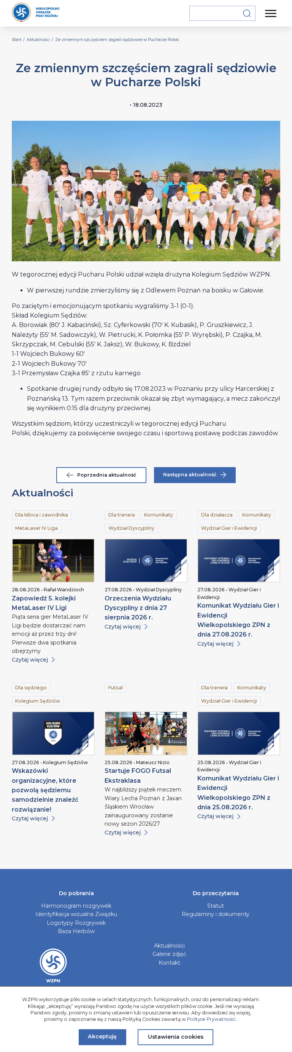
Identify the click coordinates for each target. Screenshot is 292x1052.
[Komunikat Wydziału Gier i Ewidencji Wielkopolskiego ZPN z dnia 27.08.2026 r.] (238, 561)
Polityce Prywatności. (211, 1019)
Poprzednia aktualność (106, 475)
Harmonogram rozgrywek (76, 905)
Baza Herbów (76, 931)
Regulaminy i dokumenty (215, 914)
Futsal (115, 687)
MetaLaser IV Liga (36, 528)
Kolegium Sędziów (37, 701)
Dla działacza (217, 515)
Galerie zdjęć (169, 954)
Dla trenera (121, 515)
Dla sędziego (31, 687)
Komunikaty (158, 515)
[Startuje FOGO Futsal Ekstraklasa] (146, 733)
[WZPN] (35, 13)
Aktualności (169, 945)
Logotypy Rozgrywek (76, 922)
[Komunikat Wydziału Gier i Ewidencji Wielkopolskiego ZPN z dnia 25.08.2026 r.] (238, 733)
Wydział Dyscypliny (131, 528)
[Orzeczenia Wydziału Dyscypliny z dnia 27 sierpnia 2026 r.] (146, 561)
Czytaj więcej (30, 659)
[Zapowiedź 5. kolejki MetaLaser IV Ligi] (53, 561)
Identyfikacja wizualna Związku (76, 914)
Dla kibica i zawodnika (41, 515)
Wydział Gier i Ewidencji (229, 528)
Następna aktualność (189, 474)
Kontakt (169, 962)
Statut (215, 905)
